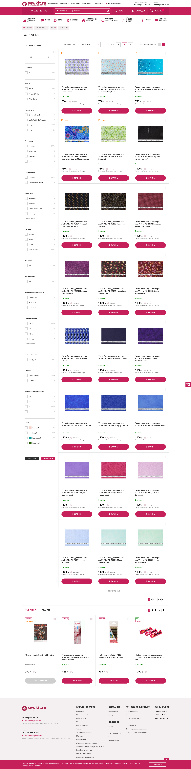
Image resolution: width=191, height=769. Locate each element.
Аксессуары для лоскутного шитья (90, 746)
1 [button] (149, 610)
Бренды (111, 715)
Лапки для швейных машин (86, 743)
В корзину (76, 111)
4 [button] (159, 610)
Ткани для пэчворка (84, 732)
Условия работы (132, 711)
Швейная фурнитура (84, 750)
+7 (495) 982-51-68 (161, 5)
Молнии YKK (81, 739)
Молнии (79, 736)
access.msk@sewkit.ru (33, 736)
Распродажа (53, 3)
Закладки (140, 11)
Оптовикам (130, 722)
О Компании (113, 711)
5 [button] (163, 610)
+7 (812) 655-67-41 (142, 5)
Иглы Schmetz (81, 718)
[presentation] (145, 610)
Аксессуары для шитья (85, 757)
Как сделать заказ (133, 715)
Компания (63, 3)
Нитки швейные (82, 725)
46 (159, 600)
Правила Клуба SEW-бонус (136, 732)
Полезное (86, 3)
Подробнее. (38, 766)
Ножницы (80, 711)
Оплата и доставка (133, 718)
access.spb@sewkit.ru (33, 721)
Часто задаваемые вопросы (136, 729)
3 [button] (156, 610)
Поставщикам (131, 725)
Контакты (97, 3)
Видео (110, 726)
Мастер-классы (114, 733)
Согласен (157, 764)
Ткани (78, 729)
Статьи (111, 737)
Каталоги (112, 730)
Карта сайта (161, 719)
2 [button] (152, 610)
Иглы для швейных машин (86, 715)
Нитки (78, 722)
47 (163, 600)
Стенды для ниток (83, 753)
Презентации (113, 740)
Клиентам (75, 3)
